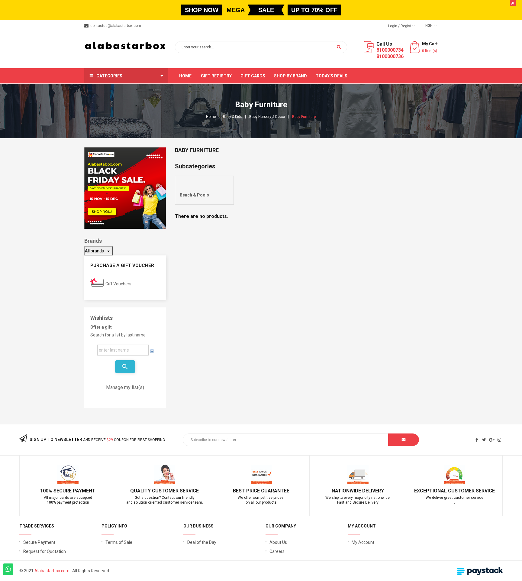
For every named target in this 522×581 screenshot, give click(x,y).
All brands (98, 251)
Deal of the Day (201, 542)
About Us (278, 542)
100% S (48, 491)
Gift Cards (252, 75)
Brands (93, 241)
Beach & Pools (194, 195)
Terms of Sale (118, 542)
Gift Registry (216, 75)
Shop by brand (290, 75)
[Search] (339, 46)
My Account (363, 542)
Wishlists (101, 318)
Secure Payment (39, 542)
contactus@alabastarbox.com (115, 26)
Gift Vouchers (118, 283)
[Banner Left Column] (125, 188)
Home (185, 75)
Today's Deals (331, 75)
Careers (277, 551)
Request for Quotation (44, 551)
